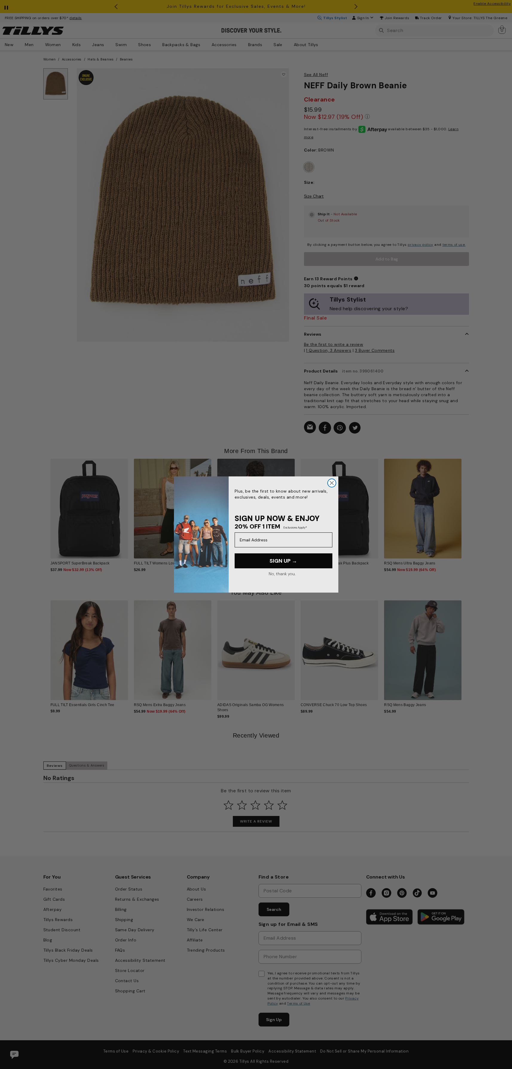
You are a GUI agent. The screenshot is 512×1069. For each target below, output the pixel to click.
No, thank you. (282, 573)
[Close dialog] (332, 483)
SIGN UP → (283, 560)
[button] (465, 504)
